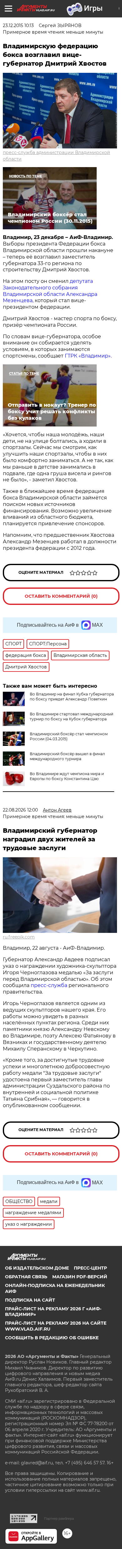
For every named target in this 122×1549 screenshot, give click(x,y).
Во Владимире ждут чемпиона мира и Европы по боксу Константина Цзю (67, 776)
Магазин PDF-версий (79, 1277)
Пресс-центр (90, 1268)
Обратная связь (26, 1277)
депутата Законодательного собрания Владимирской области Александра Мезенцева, (50, 290)
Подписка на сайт (30, 1300)
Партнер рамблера (59, 1518)
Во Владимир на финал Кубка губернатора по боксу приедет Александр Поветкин (72, 696)
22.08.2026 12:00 (20, 810)
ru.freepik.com (19, 937)
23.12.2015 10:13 (18, 25)
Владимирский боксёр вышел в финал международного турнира (67, 756)
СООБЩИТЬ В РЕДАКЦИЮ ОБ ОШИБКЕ (52, 1338)
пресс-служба (49, 985)
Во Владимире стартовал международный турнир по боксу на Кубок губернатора (71, 716)
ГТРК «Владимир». (88, 356)
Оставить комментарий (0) (61, 596)
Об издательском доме (37, 1268)
